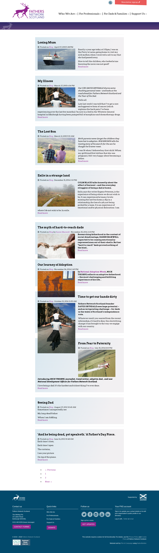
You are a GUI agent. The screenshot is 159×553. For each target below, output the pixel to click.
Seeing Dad (46, 402)
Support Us (50, 522)
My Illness (45, 81)
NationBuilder (141, 543)
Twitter (125, 519)
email (132, 519)
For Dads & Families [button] (116, 14)
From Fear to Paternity (94, 343)
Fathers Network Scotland (31, 537)
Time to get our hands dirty (97, 296)
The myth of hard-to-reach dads (61, 227)
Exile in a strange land (54, 175)
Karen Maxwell (63, 232)
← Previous (50, 470)
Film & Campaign (127, 543)
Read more (83, 67)
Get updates (88, 524)
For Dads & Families (53, 519)
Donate (51, 528)
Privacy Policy (133, 537)
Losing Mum (47, 42)
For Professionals (52, 515)
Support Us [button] (138, 14)
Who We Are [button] (66, 14)
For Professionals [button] (89, 14)
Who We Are (51, 512)
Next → (48, 482)
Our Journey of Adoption (55, 264)
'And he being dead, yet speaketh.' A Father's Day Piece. (76, 434)
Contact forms (21, 527)
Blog (51, 47)
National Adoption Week (93, 272)
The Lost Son (47, 131)
